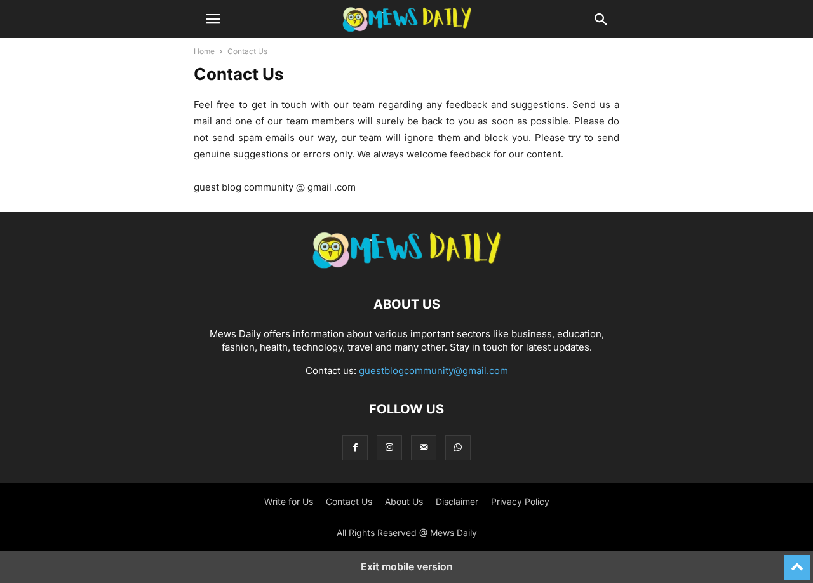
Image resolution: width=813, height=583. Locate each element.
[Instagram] (389, 447)
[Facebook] (355, 447)
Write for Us (288, 501)
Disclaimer (457, 501)
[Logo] (406, 266)
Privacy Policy (520, 501)
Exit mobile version (407, 566)
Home (204, 51)
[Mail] (423, 447)
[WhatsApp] (458, 447)
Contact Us (349, 501)
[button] (213, 19)
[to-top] (797, 562)
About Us (404, 501)
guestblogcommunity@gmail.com (433, 371)
